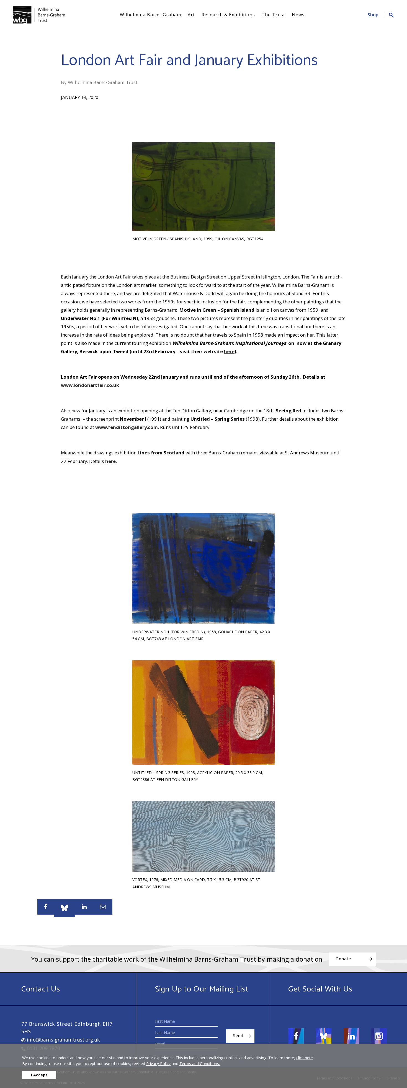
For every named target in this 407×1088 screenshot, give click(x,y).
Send (238, 1036)
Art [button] (191, 15)
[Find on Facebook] (296, 1036)
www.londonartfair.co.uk (90, 385)
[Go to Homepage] (39, 14)
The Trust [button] (273, 15)
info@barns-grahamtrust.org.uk (62, 1039)
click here (304, 1057)
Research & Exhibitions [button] (228, 15)
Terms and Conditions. (199, 1063)
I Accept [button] (39, 1074)
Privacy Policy (158, 1063)
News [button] (298, 15)
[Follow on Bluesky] (323, 1036)
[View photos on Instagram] (379, 1036)
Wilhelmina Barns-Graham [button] (150, 15)
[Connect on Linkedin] (351, 1036)
